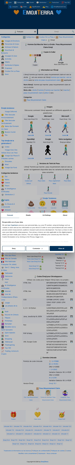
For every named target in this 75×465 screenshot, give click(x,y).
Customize (36, 248)
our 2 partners (13, 225)
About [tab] (65, 215)
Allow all (61, 248)
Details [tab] (28, 215)
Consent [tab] (10, 215)
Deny (14, 248)
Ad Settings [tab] (47, 215)
